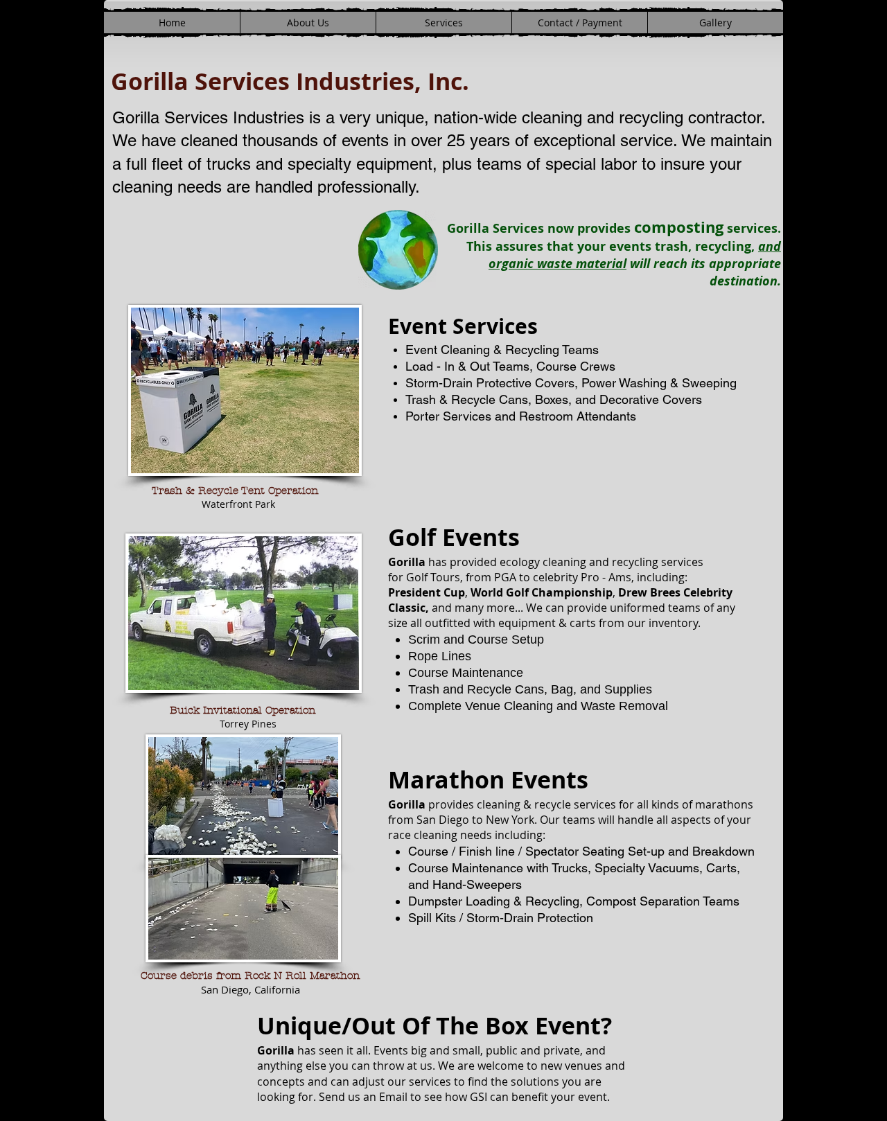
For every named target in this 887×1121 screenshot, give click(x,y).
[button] (443, 22)
